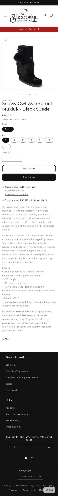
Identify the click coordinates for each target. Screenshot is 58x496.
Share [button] (8, 339)
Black (8, 129)
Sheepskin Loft (17, 486)
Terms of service (29, 490)
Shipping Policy (13, 426)
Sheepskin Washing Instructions (22, 377)
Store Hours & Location (17, 414)
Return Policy (12, 420)
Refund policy (48, 486)
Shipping (5, 119)
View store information (16, 194)
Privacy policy (14, 490)
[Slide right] (35, 95)
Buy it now (29, 177)
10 (49, 140)
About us (10, 407)
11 (6, 146)
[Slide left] (23, 95)
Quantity (6, 152)
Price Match (12, 390)
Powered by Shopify (31, 486)
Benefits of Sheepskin (17, 371)
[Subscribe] (49, 447)
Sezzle (9, 384)
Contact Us (11, 364)
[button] (6, 15)
